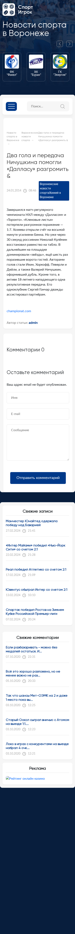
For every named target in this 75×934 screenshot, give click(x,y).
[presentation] (61, 44)
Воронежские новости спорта (49, 188)
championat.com (19, 311)
